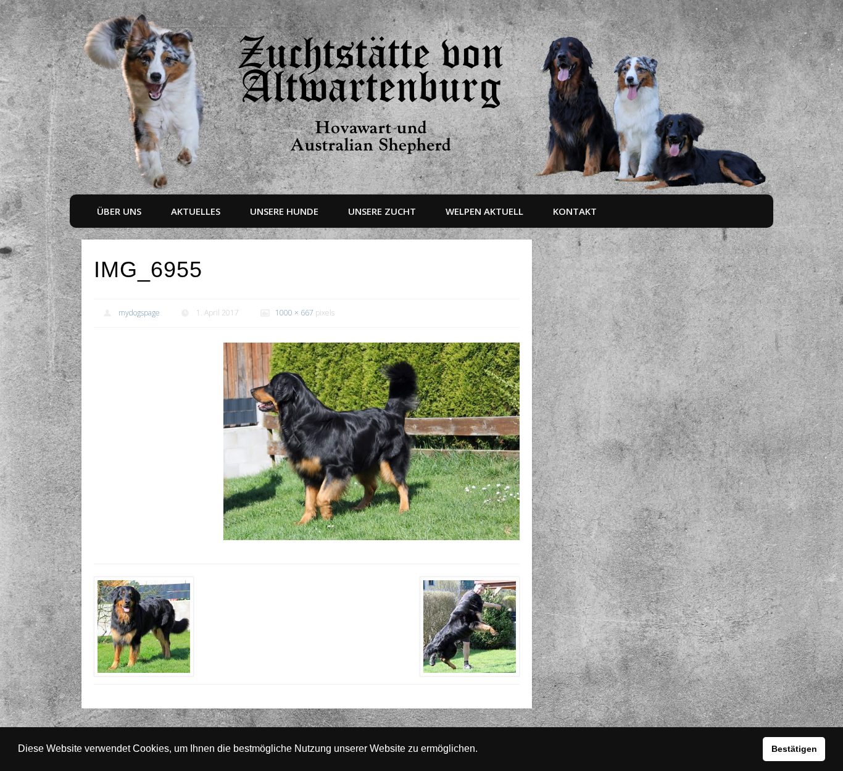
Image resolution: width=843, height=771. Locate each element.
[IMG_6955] (371, 441)
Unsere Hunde (284, 211)
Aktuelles (195, 211)
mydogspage (139, 312)
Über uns (119, 211)
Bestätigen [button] (794, 749)
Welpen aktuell (484, 211)
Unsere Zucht (382, 211)
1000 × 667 (294, 312)
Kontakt (575, 211)
